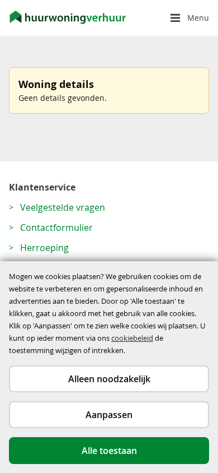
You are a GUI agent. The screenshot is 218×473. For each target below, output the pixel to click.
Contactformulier (56, 227)
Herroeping (44, 248)
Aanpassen (109, 415)
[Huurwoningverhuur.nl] (67, 18)
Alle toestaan (109, 450)
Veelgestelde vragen (62, 207)
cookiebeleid (132, 338)
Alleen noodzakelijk (109, 379)
